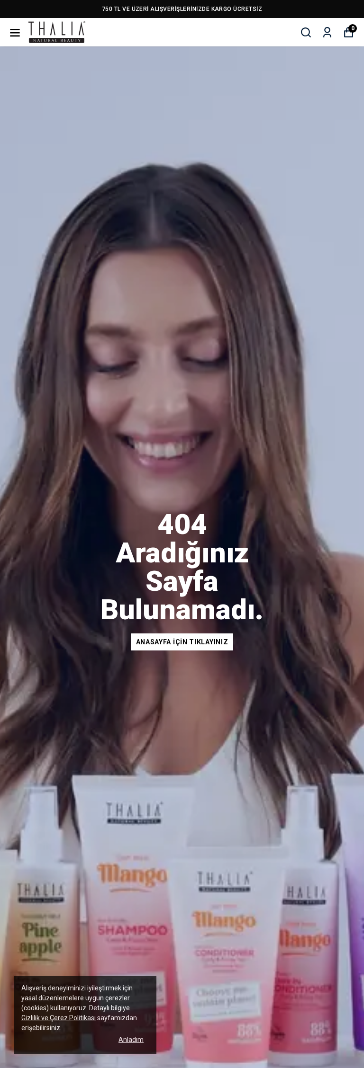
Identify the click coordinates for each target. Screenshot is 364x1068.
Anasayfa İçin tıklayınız (182, 642)
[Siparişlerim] (327, 32)
